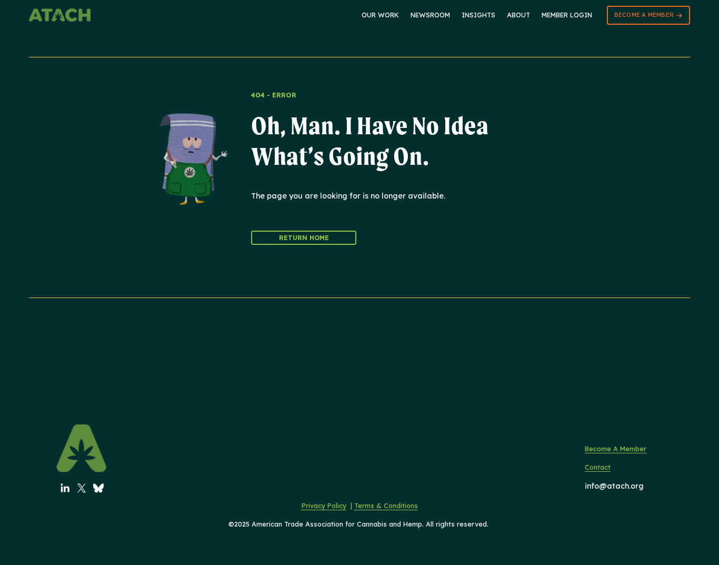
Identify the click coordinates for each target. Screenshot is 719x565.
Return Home (304, 238)
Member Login (567, 15)
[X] (81, 488)
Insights (478, 15)
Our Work (380, 15)
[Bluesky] (98, 488)
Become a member (645, 14)
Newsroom (430, 15)
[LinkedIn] (64, 488)
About (518, 15)
